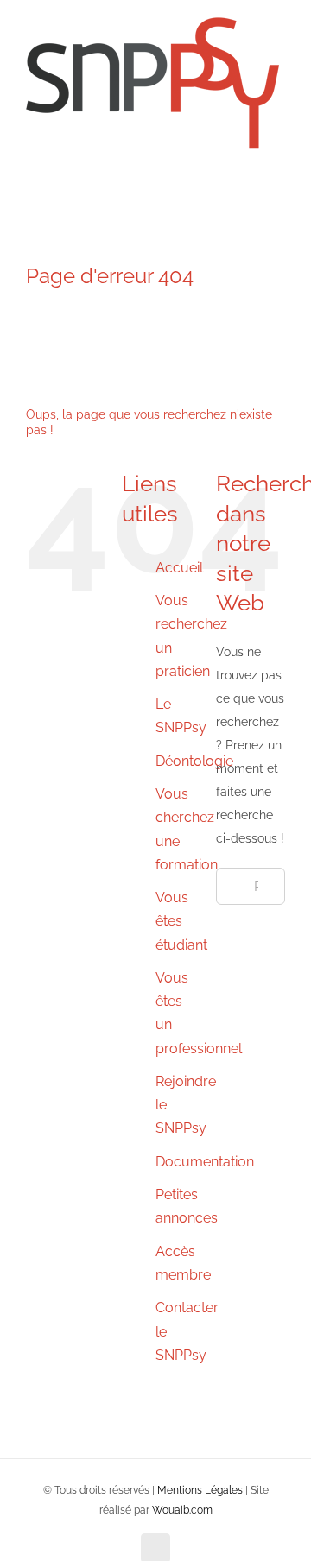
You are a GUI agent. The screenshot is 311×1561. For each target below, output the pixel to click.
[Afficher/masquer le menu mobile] (278, 186)
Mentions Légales (200, 1490)
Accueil (179, 567)
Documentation (205, 1161)
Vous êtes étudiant (181, 920)
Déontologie (194, 761)
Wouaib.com (182, 1510)
